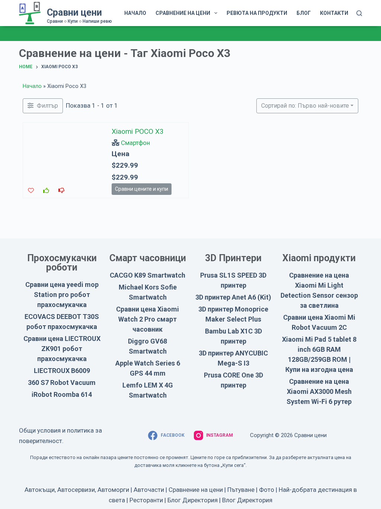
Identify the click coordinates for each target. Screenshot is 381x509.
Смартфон (135, 142)
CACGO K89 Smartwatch (147, 275)
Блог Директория (192, 500)
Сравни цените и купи (141, 189)
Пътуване (240, 489)
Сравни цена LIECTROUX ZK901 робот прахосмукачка (61, 349)
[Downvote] (61, 190)
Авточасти (149, 489)
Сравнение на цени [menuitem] (183, 13)
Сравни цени (74, 12)
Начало (32, 86)
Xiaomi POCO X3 (138, 131)
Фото (266, 489)
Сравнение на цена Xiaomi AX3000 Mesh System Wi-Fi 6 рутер (319, 391)
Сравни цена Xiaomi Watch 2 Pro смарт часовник (147, 319)
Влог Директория (247, 500)
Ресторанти (146, 500)
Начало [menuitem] (135, 13)
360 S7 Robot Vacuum (62, 382)
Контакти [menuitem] (334, 13)
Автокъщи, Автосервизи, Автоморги (77, 489)
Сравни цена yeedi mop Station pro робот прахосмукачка (62, 295)
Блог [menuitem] (304, 13)
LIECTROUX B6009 (62, 370)
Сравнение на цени (196, 489)
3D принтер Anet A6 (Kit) (233, 297)
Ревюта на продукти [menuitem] (257, 13)
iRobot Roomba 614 (62, 394)
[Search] (359, 13)
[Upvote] (46, 190)
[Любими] (31, 190)
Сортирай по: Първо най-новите (305, 105)
